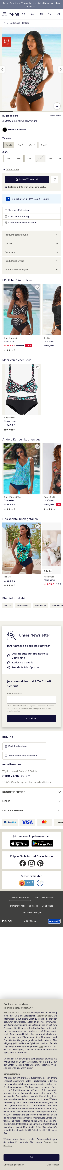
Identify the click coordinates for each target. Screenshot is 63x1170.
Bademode (15, 23)
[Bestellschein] (41, 14)
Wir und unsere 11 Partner (17, 1012)
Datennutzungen (44, 1015)
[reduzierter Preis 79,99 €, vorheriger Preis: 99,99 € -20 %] (21, 309)
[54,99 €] (21, 468)
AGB (36, 897)
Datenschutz (48, 897)
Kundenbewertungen (16, 269)
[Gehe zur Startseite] (14, 14)
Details (8, 243)
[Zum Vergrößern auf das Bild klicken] (57, 106)
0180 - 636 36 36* (16, 776)
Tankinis (25, 23)
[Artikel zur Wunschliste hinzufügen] (54, 179)
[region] (31, 1084)
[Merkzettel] (50, 14)
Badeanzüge (40, 605)
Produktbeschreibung (16, 234)
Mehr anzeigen (15, 711)
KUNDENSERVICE (13, 792)
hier (41, 1046)
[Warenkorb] (58, 14)
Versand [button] (33, 121)
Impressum (33, 906)
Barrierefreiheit (17, 906)
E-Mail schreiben (16, 747)
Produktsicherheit (14, 260)
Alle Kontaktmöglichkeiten (22, 755)
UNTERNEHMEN (12, 810)
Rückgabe (10, 252)
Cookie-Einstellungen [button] (31, 912)
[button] (4, 14)
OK (31, 1157)
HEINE (6, 801)
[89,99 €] (21, 548)
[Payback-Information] (54, 921)
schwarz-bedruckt (17, 129)
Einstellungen (53, 1164)
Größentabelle (12, 169)
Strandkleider (23, 605)
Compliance (47, 906)
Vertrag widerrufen (20, 897)
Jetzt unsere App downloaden (31, 836)
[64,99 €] (21, 389)
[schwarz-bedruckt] (4, 129)
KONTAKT (8, 737)
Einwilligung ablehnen (14, 1164)
